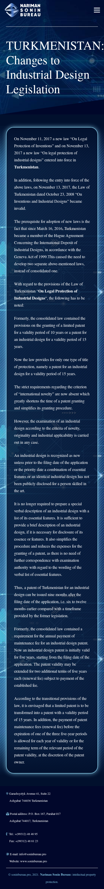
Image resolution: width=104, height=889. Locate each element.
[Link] (22, 10)
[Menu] (97, 10)
